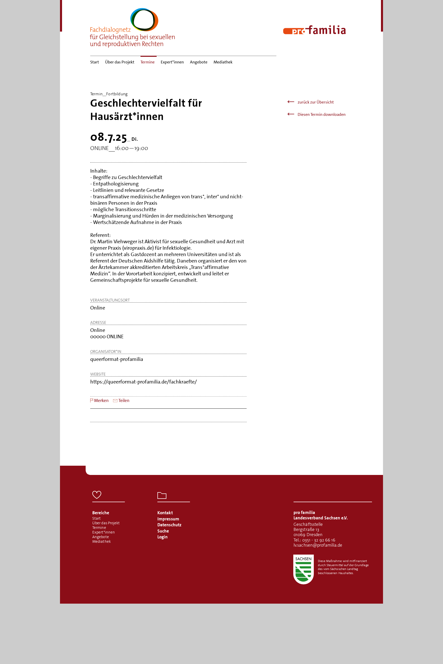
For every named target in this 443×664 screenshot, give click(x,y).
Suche (163, 531)
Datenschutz (169, 525)
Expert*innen (172, 62)
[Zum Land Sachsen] (303, 569)
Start (94, 62)
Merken (101, 400)
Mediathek (223, 62)
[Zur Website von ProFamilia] (314, 29)
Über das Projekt (119, 62)
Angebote (198, 62)
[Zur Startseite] (132, 26)
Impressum (168, 519)
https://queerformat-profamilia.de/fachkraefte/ (143, 381)
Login (162, 537)
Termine (147, 62)
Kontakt (165, 513)
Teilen (123, 400)
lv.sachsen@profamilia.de (318, 545)
